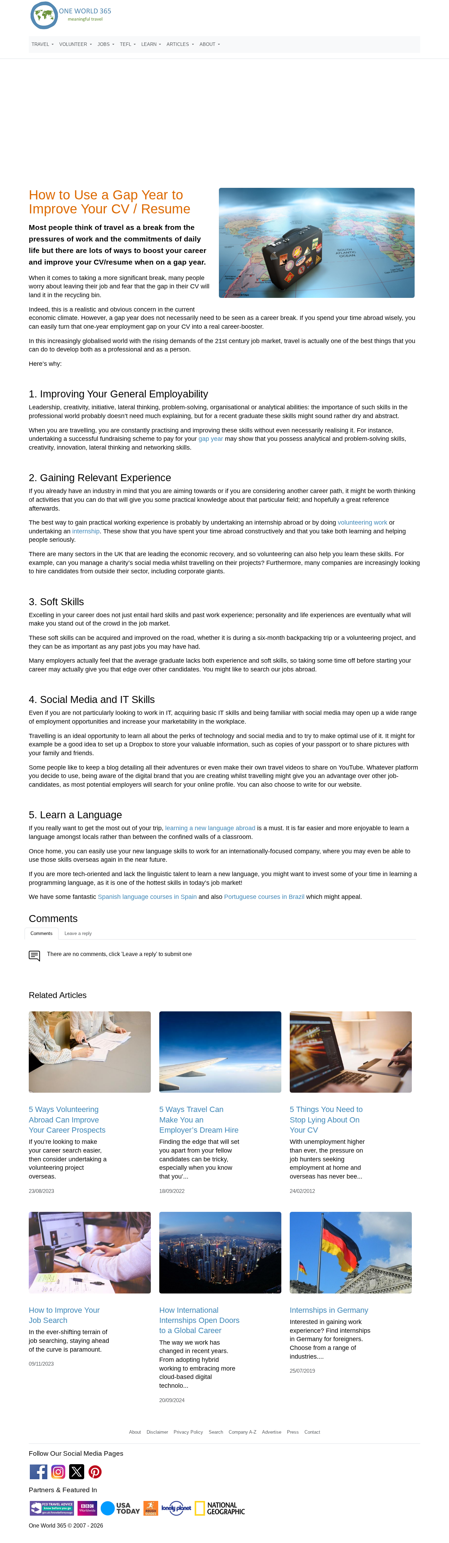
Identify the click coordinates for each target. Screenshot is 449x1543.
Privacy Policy (188, 1432)
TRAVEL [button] (41, 44)
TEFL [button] (126, 44)
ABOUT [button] (208, 44)
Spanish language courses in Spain (147, 896)
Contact (312, 1432)
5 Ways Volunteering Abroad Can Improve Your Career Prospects (67, 1119)
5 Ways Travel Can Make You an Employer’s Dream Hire (199, 1119)
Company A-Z (242, 1432)
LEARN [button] (149, 44)
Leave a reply (78, 933)
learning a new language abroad (210, 828)
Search (216, 1432)
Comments (42, 933)
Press (293, 1432)
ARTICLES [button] (178, 44)
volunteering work (362, 522)
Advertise (271, 1432)
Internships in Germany (329, 1310)
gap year (211, 438)
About (135, 1432)
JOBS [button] (104, 44)
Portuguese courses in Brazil (264, 896)
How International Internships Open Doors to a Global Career (199, 1320)
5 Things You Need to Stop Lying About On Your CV (326, 1119)
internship (86, 531)
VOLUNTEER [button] (73, 44)
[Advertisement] (224, 127)
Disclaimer (157, 1432)
